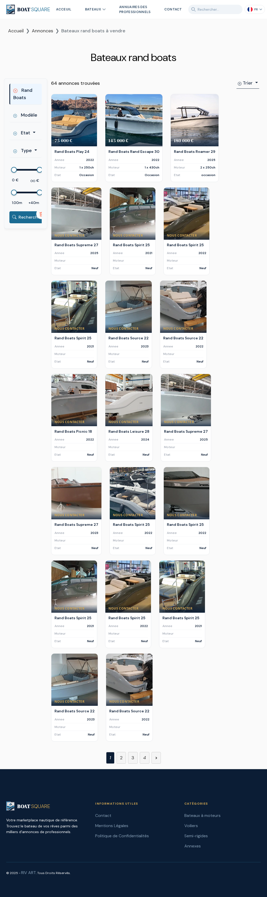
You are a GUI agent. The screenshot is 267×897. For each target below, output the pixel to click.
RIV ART (28, 872)
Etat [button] (26, 133)
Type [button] (26, 150)
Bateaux (93, 9)
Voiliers (191, 825)
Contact (173, 9)
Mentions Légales (111, 825)
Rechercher (30, 217)
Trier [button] (247, 83)
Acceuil (63, 9)
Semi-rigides (196, 836)
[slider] (14, 170)
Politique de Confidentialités (122, 836)
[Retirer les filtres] (41, 214)
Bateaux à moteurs (202, 815)
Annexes (192, 846)
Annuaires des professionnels (135, 9)
